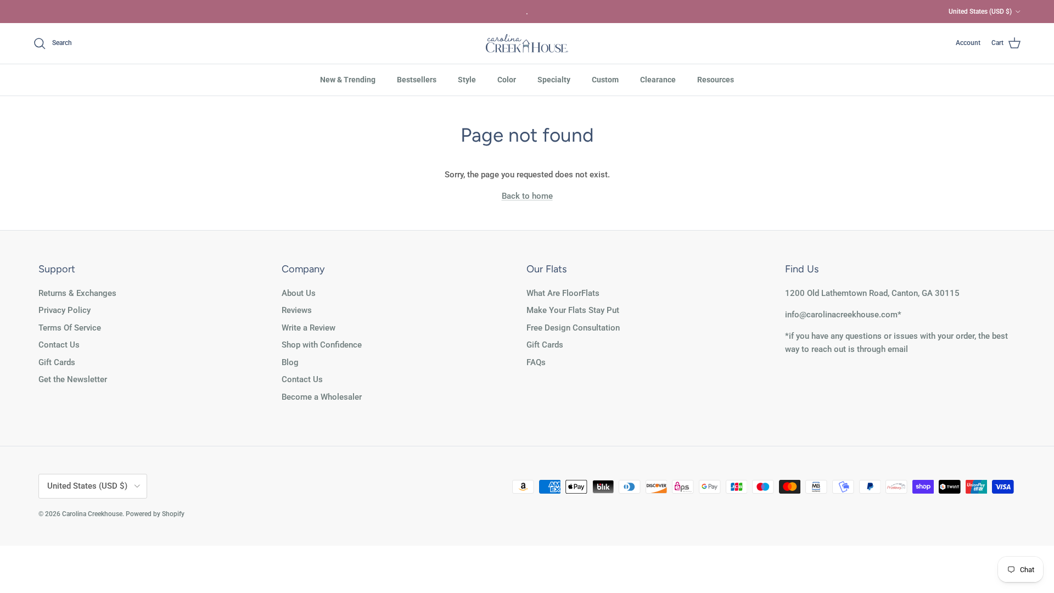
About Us (299, 293)
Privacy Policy (64, 310)
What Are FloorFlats (562, 293)
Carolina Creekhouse (92, 514)
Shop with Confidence (322, 345)
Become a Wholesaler (322, 397)
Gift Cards (56, 362)
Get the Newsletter (72, 379)
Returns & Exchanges (77, 293)
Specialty (553, 79)
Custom (605, 79)
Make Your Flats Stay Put (572, 310)
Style (467, 79)
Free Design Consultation (573, 328)
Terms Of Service (69, 328)
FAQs (536, 362)
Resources (715, 79)
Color (506, 79)
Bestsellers (416, 79)
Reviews (297, 310)
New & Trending (347, 79)
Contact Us (59, 345)
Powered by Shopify (155, 514)
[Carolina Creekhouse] (527, 43)
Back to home (527, 196)
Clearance (658, 79)
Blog (290, 362)
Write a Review (308, 328)
